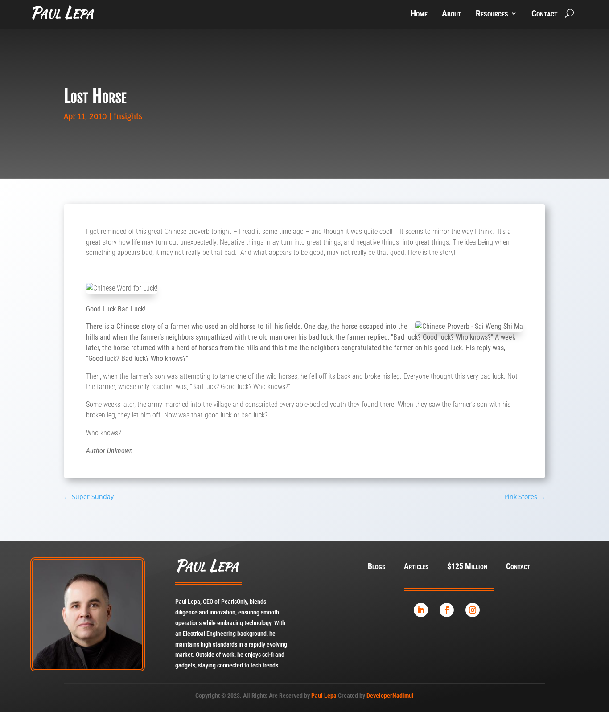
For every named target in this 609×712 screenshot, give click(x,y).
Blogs (376, 567)
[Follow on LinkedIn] (421, 610)
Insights (128, 116)
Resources (492, 14)
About (451, 14)
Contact (544, 14)
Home (419, 14)
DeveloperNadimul (390, 695)
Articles (416, 567)
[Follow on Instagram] (472, 610)
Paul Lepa (324, 695)
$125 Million (467, 567)
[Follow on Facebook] (447, 610)
